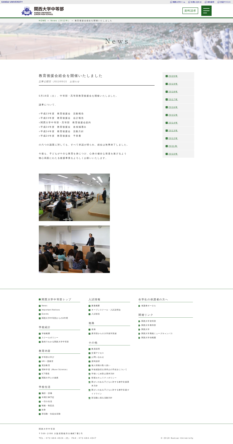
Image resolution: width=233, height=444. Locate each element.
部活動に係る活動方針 (101, 398)
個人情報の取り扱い (100, 365)
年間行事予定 (48, 397)
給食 (44, 410)
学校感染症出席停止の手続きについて (109, 369)
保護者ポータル (148, 306)
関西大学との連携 (50, 378)
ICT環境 (45, 374)
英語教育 (46, 365)
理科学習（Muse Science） (55, 369)
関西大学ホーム (179, 2)
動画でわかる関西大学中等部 (55, 342)
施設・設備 (47, 393)
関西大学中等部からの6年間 (55, 318)
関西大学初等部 (148, 321)
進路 (93, 329)
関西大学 (145, 329)
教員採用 (95, 349)
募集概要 (95, 306)
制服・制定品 (48, 405)
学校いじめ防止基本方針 (102, 374)
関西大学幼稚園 (148, 337)
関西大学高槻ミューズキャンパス (157, 333)
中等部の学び (48, 357)
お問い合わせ (196, 2)
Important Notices (51, 310)
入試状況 (95, 314)
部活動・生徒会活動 (51, 414)
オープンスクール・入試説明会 (106, 310)
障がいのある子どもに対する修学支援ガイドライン (110, 392)
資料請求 (210, 2)
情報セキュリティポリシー (103, 378)
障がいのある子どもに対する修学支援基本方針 (110, 384)
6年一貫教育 (47, 361)
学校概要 (46, 333)
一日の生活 (47, 401)
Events (45, 314)
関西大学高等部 (148, 325)
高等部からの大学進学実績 (103, 333)
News (44, 306)
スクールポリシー (50, 337)
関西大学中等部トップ (56, 299)
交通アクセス (225, 2)
